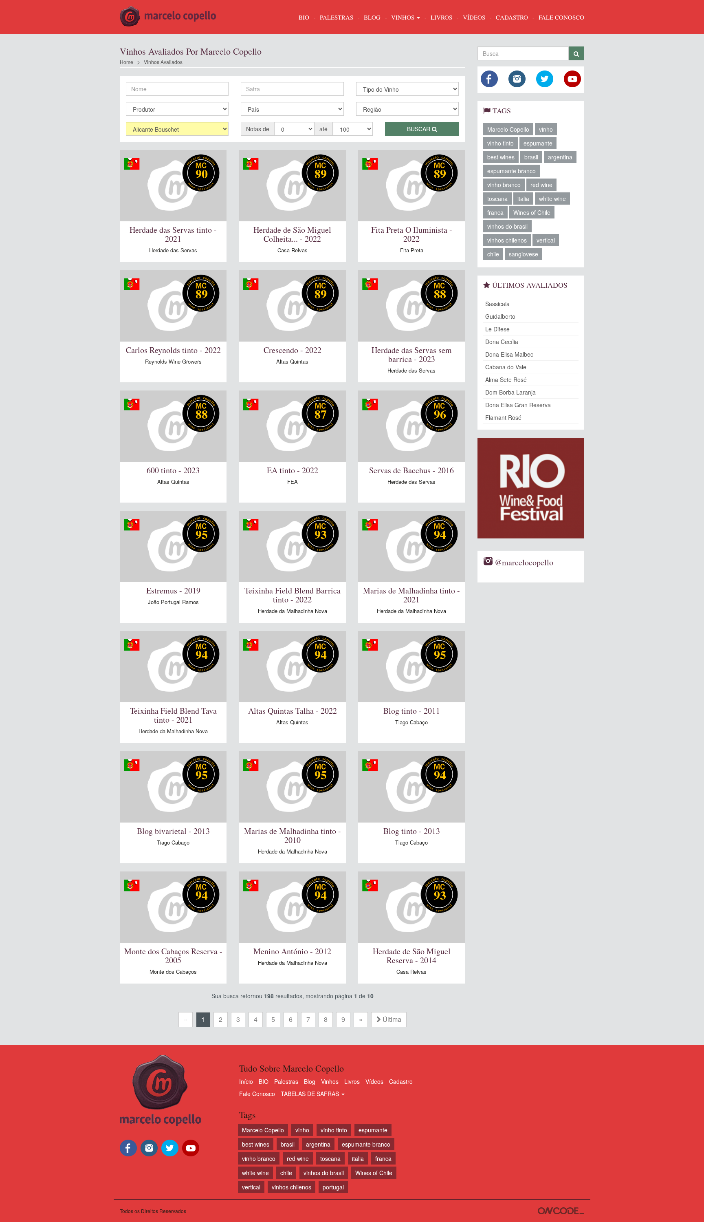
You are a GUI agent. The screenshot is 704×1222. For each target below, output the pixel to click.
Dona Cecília (501, 341)
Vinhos (330, 1081)
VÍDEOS (474, 17)
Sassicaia (497, 304)
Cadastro (401, 1081)
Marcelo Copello (508, 129)
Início (246, 1081)
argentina (560, 157)
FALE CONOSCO (561, 17)
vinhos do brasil (507, 226)
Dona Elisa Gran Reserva (518, 405)
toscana (497, 198)
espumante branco (511, 171)
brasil (531, 157)
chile (493, 254)
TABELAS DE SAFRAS (311, 1094)
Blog (309, 1081)
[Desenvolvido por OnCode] (561, 1210)
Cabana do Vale (505, 367)
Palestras (336, 17)
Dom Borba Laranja (510, 392)
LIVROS (441, 17)
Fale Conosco (257, 1094)
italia (523, 198)
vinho (546, 129)
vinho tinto (500, 143)
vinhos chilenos (507, 240)
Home (126, 61)
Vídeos (374, 1081)
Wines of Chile (531, 212)
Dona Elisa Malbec (509, 354)
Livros (352, 1081)
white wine (552, 198)
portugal (333, 1187)
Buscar (419, 129)
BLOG (372, 17)
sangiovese (523, 254)
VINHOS (403, 17)
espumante (538, 143)
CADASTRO (512, 17)
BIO (304, 17)
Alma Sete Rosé (506, 379)
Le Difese (497, 329)
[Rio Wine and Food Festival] (531, 488)
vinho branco (504, 185)
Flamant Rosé (503, 417)
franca (495, 212)
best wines (501, 157)
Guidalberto (500, 316)
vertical (546, 240)
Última (391, 1019)
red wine (541, 185)
